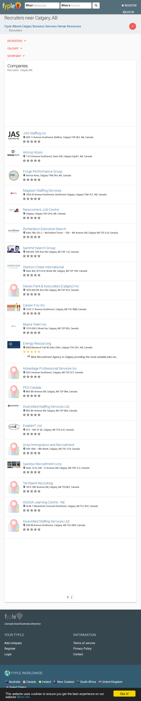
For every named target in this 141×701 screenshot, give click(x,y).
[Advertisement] (38, 100)
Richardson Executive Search (44, 229)
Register (130, 5)
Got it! (124, 693)
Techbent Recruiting (38, 483)
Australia (14, 682)
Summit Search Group (39, 248)
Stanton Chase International (43, 267)
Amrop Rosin (33, 152)
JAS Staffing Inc (34, 133)
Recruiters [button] (14, 40)
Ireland (46, 682)
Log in (129, 12)
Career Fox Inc (34, 305)
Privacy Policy (82, 648)
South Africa (87, 682)
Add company (13, 643)
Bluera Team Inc (35, 324)
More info (23, 696)
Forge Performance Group (42, 171)
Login (8, 654)
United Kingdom (111, 682)
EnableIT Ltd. (32, 426)
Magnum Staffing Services (42, 190)
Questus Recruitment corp (42, 464)
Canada (31, 682)
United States (17, 687)
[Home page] (12, 5)
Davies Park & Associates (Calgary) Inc (51, 286)
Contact (78, 654)
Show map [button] (14, 56)
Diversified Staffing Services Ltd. (46, 407)
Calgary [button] (13, 48)
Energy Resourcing (37, 343)
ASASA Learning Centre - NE (44, 502)
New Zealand (65, 682)
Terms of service (84, 643)
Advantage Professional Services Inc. (50, 368)
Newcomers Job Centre (41, 210)
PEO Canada (32, 387)
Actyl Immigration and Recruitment (48, 445)
